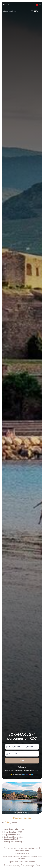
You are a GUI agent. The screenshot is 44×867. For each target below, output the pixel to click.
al (23, 747)
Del (10, 747)
